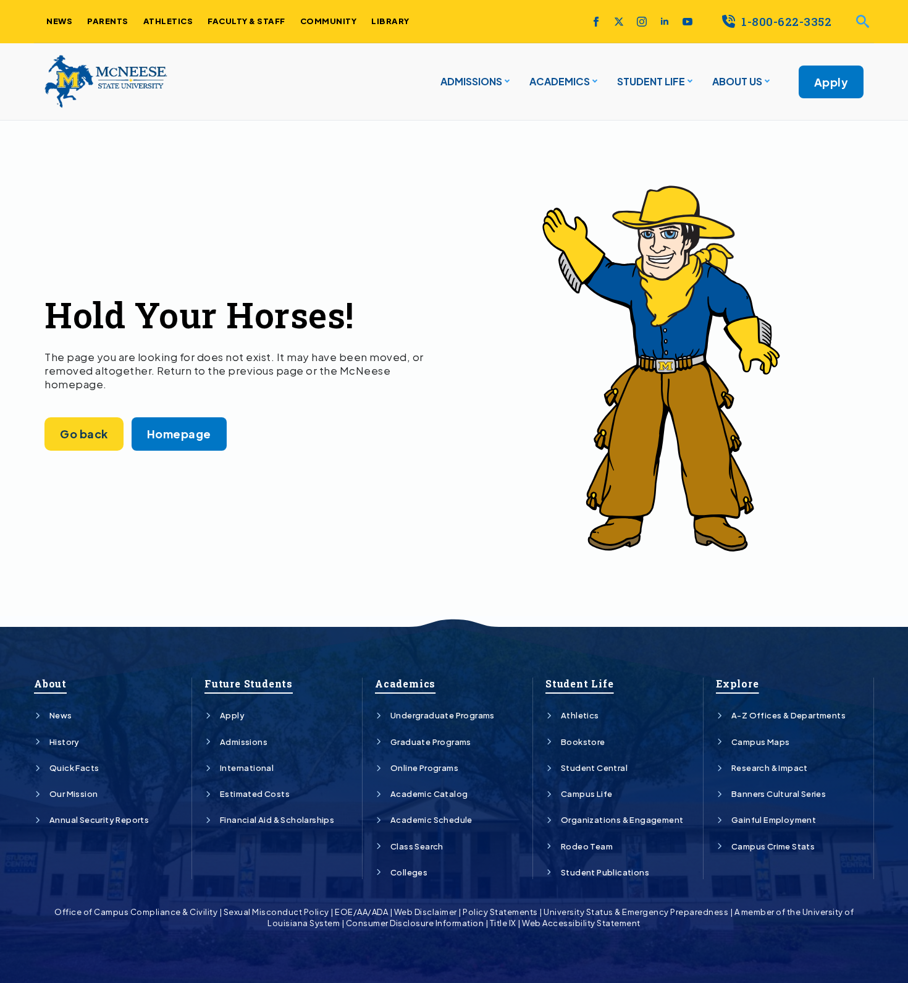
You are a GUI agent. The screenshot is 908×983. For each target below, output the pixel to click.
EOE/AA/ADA (361, 912)
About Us (737, 81)
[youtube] (687, 22)
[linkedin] (665, 22)
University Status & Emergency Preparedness (636, 912)
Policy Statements (500, 912)
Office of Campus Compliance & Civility (135, 912)
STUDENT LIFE (651, 81)
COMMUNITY (328, 21)
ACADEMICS (559, 81)
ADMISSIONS (471, 81)
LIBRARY (390, 21)
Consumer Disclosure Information (415, 923)
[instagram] (642, 22)
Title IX (503, 923)
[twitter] (619, 22)
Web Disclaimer (425, 912)
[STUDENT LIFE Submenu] (688, 82)
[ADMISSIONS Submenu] (506, 82)
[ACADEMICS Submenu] (593, 82)
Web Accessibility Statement (581, 923)
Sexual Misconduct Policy (276, 912)
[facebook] (596, 22)
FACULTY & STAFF (246, 21)
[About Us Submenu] (766, 82)
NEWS (59, 21)
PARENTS (107, 21)
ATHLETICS (168, 21)
